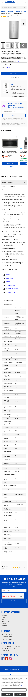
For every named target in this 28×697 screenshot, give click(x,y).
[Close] (26, 678)
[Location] (17, 2)
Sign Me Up (14, 601)
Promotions (4, 617)
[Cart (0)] (25, 2)
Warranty (8, 281)
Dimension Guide (10, 292)
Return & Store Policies (7, 627)
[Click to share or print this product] (23, 20)
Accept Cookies (20, 694)
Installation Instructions (12, 288)
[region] (14, 686)
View (6, 90)
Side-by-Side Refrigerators (20, 11)
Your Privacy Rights (14, 690)
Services (3, 619)
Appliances (3, 11)
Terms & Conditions (14, 674)
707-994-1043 (9, 639)
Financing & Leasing (6, 621)
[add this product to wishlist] (23, 24)
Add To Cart (14, 73)
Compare (6, 92)
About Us (3, 623)
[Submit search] (24, 7)
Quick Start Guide (10, 285)
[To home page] (10, 2)
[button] (2, 2)
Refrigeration (10, 11)
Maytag (8, 67)
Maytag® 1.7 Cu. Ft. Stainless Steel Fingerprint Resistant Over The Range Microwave (9, 152)
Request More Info (15, 77)
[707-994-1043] (21, 2)
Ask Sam (14, 115)
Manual (8, 274)
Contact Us (4, 625)
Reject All (7, 694)
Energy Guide (9, 278)
